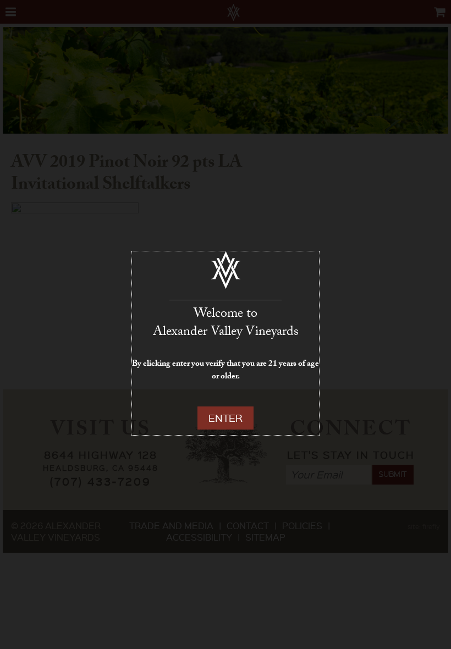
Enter (225, 418)
